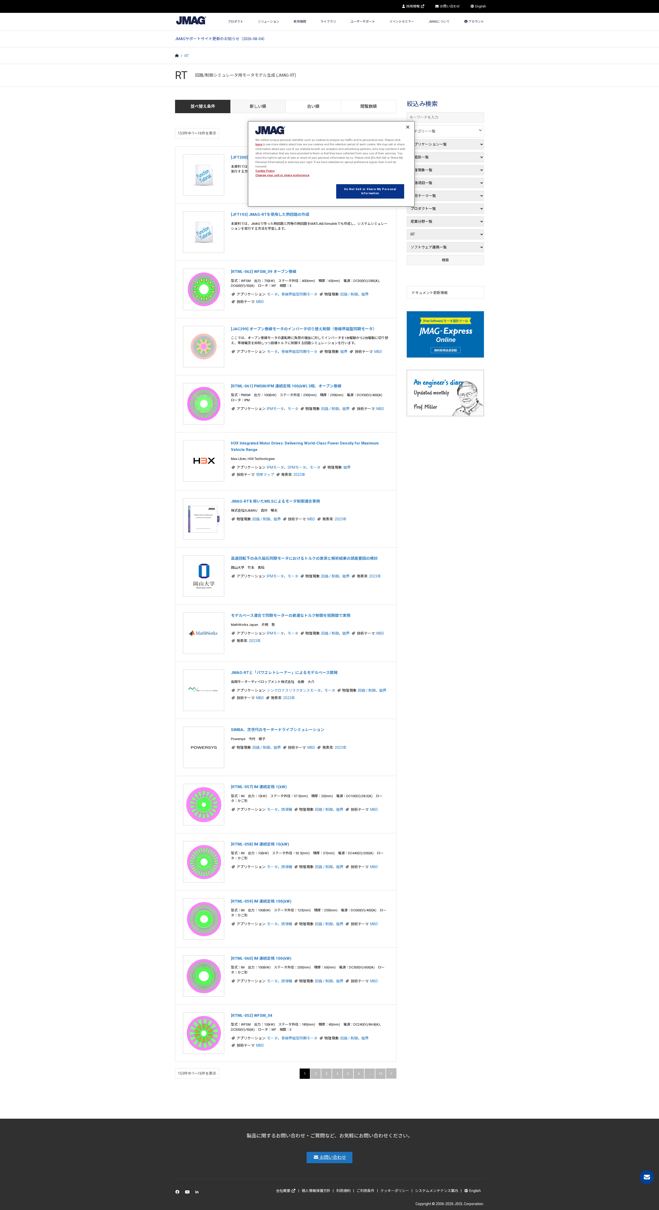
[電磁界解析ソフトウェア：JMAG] (191, 20)
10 (380, 1073)
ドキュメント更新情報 (430, 293)
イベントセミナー (401, 21)
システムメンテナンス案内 (436, 1191)
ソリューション (268, 21)
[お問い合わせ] (647, 1177)
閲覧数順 (368, 106)
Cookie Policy (265, 171)
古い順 (313, 106)
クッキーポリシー (394, 1191)
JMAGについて (439, 21)
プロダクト (235, 21)
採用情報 (412, 6)
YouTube (188, 1193)
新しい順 (258, 106)
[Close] (407, 127)
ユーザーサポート (362, 21)
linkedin (198, 1193)
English (480, 6)
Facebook (178, 1193)
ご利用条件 (366, 1191)
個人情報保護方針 (316, 1191)
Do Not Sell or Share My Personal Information (370, 191)
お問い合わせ (449, 6)
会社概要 (283, 1191)
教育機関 (300, 21)
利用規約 (343, 1191)
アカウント (476, 21)
